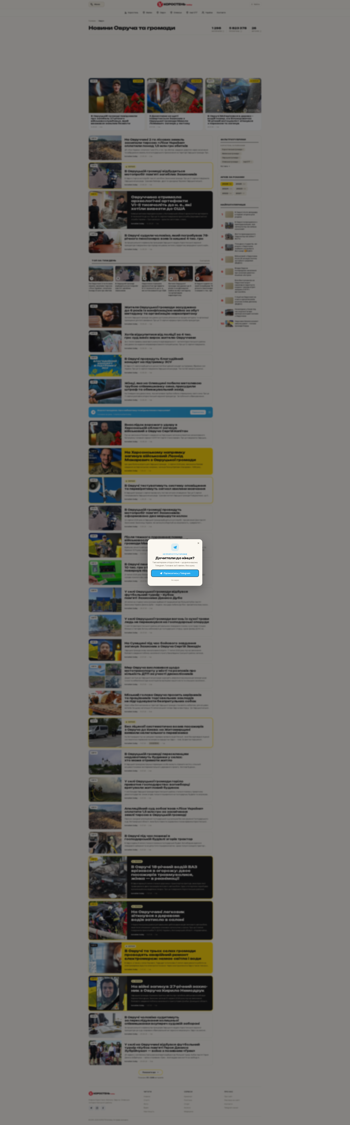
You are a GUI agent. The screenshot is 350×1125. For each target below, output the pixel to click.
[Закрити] (198, 543)
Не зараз (175, 580)
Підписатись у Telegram (177, 573)
